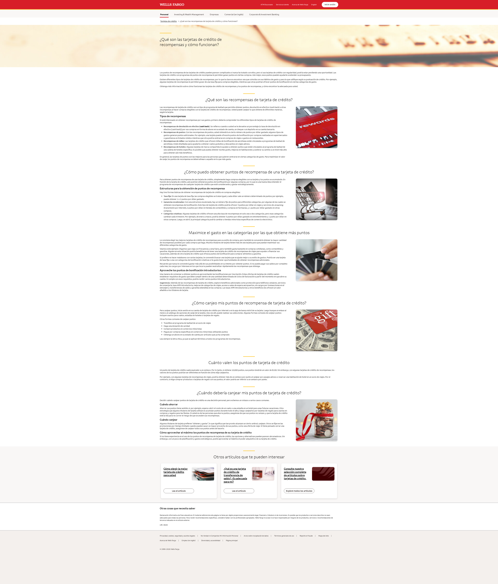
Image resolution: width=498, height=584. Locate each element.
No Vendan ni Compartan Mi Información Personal (219, 536)
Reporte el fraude (306, 536)
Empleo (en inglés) (189, 540)
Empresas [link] (214, 14)
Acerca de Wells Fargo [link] (300, 5)
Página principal (232, 540)
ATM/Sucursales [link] (267, 5)
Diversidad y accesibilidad (210, 540)
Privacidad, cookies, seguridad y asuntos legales (177, 536)
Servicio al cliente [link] (282, 5)
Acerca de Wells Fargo (168, 540)
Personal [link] (164, 14)
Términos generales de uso (284, 536)
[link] (172, 4)
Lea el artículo (179, 490)
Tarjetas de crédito (168, 21)
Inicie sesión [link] (330, 4)
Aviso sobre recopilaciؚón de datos (256, 536)
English (314, 5)
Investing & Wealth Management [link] (189, 14)
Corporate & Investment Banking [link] (264, 14)
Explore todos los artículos (299, 490)
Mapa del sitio (323, 536)
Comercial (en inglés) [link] (233, 14)
